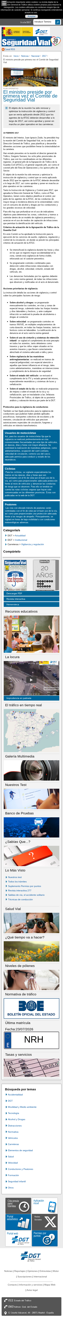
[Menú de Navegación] (4, 3)
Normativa (13, 1132)
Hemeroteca (12, 604)
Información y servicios (30, 1284)
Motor (56, 1271)
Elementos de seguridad (20, 1150)
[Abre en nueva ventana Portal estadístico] (18, 1222)
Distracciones (15, 1125)
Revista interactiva (15, 599)
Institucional (21, 540)
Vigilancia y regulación (32, 544)
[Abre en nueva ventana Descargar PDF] (15, 575)
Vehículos (13, 1138)
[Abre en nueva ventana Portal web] (18, 1238)
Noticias (25, 56)
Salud (11, 1156)
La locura (31, 680)
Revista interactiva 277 (19, 890)
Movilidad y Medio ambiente (22, 1107)
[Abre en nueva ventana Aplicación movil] (45, 1205)
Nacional (35, 56)
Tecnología (13, 1113)
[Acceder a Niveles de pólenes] (31, 979)
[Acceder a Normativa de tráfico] (31, 1008)
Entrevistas (45, 1271)
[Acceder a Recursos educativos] (31, 634)
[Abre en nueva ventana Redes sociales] (45, 1222)
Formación (13, 1175)
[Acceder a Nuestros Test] (31, 798)
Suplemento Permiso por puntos (24, 886)
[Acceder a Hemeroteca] (44, 575)
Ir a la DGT (26, 22)
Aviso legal (32, 1290)
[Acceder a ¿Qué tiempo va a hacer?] (31, 951)
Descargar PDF (14, 593)
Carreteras (13, 1144)
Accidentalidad (15, 1094)
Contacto (12, 1284)
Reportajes (19, 1271)
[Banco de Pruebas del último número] (31, 827)
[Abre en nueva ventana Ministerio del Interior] (17, 31)
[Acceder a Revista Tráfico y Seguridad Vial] (32, 41)
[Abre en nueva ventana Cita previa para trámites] (18, 1205)
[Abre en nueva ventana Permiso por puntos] (45, 1238)
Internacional (40, 1276)
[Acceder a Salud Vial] (31, 922)
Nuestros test (15, 877)
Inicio (16, 56)
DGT (10, 1100)
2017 (44, 56)
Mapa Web (49, 1284)
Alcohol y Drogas (16, 1119)
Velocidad (13, 1162)
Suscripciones (24, 1276)
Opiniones (32, 1271)
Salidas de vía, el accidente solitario (26, 895)
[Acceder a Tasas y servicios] (31, 1067)
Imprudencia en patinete (18, 698)
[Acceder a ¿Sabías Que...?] (31, 855)
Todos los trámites (17, 881)
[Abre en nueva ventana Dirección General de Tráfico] (41, 31)
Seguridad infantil (17, 1181)
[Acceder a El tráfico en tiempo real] (31, 730)
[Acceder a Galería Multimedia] (31, 770)
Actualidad (20, 535)
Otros (11, 1187)
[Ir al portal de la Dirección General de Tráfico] (31, 1256)
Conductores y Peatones (20, 1169)
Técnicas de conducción (20, 899)
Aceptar (32, 16)
